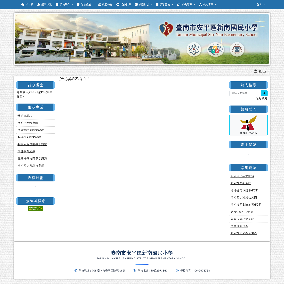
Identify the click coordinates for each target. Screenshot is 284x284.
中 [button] (260, 71)
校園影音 (144, 4)
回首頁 (29, 4)
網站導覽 (46, 4)
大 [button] (255, 70)
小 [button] (264, 71)
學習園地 (164, 4)
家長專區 (186, 4)
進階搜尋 (262, 98)
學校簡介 (64, 4)
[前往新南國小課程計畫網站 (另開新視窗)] (35, 187)
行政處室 (86, 4)
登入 (259, 4)
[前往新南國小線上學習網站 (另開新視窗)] (248, 154)
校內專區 (208, 4)
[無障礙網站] (35, 208)
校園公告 (107, 4)
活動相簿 (125, 4)
